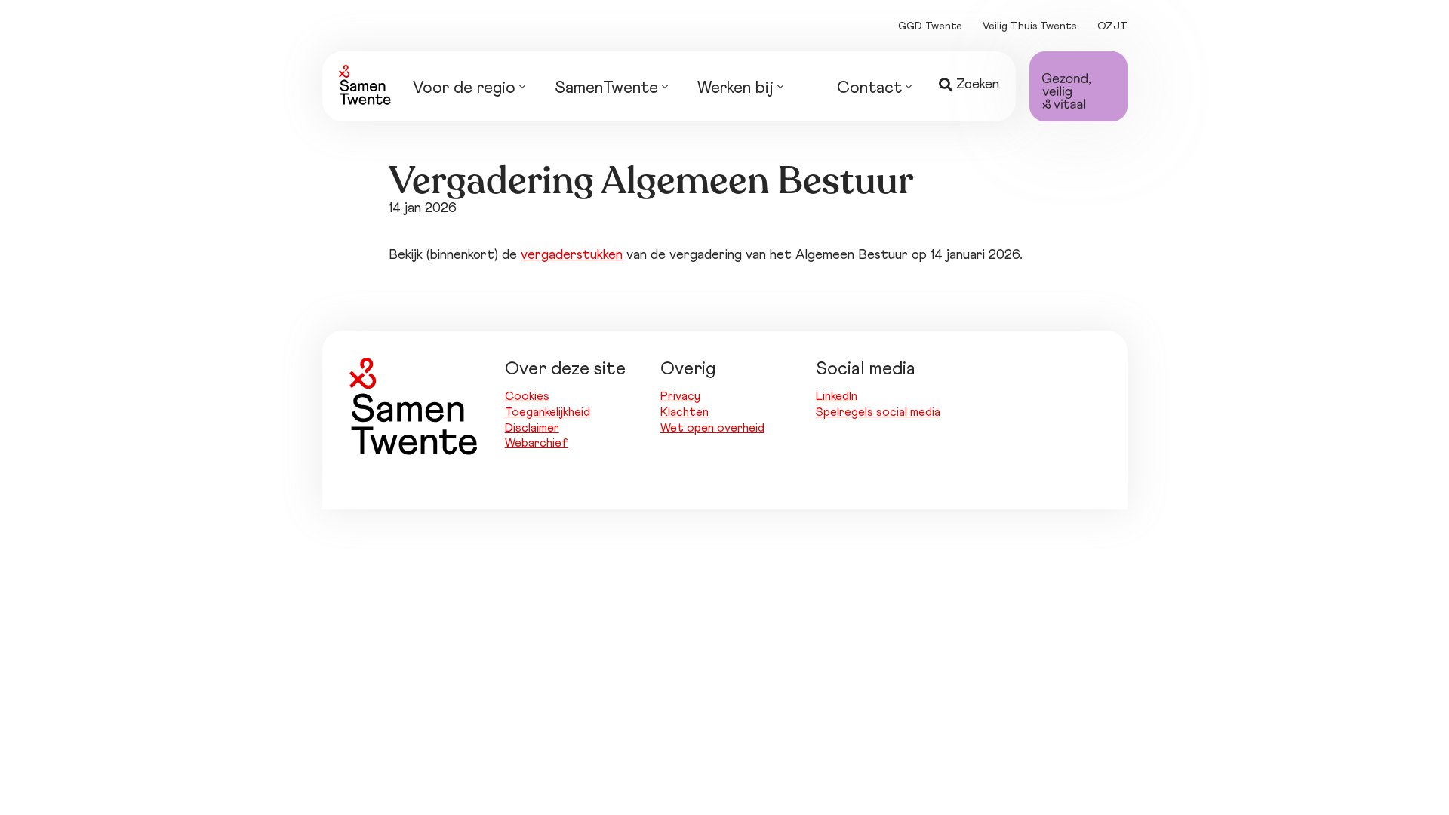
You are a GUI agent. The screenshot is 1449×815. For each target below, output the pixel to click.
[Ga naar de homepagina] (365, 84)
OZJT (1112, 26)
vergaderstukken (572, 255)
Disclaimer (532, 428)
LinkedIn (836, 396)
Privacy (680, 396)
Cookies (527, 396)
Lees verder (417, 148)
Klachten (684, 412)
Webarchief (536, 443)
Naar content (844, 25)
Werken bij (735, 88)
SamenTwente (606, 88)
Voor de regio (464, 88)
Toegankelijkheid (547, 412)
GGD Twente (930, 26)
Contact (869, 88)
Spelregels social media (878, 412)
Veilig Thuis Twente (1030, 26)
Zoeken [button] (977, 84)
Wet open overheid (712, 428)
